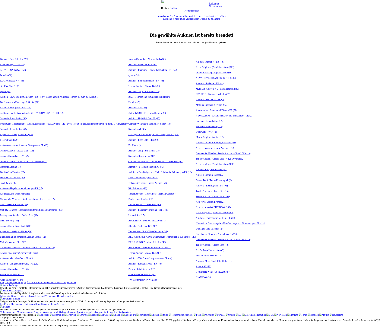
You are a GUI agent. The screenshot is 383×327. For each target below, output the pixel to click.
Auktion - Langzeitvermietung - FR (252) (19, 263)
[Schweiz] (82, 315)
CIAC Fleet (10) (203, 277)
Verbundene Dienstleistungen (59, 296)
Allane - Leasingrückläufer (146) (15, 107)
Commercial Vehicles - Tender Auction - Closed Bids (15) (27, 247)
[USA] (270, 315)
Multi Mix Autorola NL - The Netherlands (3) (217, 88)
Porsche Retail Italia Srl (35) (141, 269)
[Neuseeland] (336, 315)
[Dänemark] (43, 315)
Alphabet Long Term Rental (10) (15, 226)
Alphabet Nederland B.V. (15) (142, 226)
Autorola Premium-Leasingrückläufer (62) (216, 142)
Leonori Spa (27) (136, 215)
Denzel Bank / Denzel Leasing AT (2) (214, 180)
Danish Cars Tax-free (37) (140, 199)
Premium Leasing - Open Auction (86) (214, 72)
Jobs (2, 282)
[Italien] (164, 315)
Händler (195, 10)
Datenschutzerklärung (57, 282)
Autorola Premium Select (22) (210, 175)
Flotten (187, 10)
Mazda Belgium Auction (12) (210, 137)
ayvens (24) (133, 75)
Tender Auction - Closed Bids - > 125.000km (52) (23, 161)
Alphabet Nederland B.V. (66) (14, 269)
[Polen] (198, 315)
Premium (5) (134, 102)
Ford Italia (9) (134, 145)
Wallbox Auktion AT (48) (12, 280)
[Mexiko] (324, 315)
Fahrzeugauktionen (9, 296)
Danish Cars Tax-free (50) (12, 177)
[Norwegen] (280, 315)
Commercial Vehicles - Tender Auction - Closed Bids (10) (155, 161)
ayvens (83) (5, 91)
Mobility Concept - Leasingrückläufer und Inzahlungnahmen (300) (31, 210)
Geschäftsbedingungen (15, 282)
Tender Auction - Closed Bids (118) (17, 150)
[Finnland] (292, 315)
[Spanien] (154, 315)
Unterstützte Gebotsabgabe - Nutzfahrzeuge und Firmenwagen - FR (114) (230, 223)
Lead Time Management (11, 304)
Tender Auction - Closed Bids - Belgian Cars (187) (152, 193)
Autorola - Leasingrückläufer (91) (212, 185)
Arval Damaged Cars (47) (12, 64)
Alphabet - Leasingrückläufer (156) (16, 134)
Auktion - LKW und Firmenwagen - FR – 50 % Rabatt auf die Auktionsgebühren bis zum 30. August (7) (49, 97)
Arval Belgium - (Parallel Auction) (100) (215, 164)
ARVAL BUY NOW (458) (13, 70)
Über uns (31, 282)
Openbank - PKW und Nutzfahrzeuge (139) (216, 234)
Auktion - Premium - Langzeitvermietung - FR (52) (152, 70)
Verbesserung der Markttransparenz (16, 312)
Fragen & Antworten (206, 16)
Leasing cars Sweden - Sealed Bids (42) (19, 215)
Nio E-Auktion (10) (137, 188)
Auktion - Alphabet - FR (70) (210, 62)
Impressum (41, 282)
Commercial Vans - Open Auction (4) (213, 271)
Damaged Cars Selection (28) (14, 59)
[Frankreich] (142, 315)
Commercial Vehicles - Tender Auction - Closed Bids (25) (223, 239)
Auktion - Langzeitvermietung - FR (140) (148, 210)
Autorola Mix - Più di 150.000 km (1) (213, 261)
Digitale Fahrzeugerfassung (32, 296)
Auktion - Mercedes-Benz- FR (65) (16, 258)
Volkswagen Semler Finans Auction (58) (147, 183)
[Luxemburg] (129, 315)
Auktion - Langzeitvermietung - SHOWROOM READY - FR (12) (31, 113)
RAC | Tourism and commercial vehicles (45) (149, 97)
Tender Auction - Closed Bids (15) (144, 253)
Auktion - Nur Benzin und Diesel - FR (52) (216, 110)
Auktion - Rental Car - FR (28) (210, 99)
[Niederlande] (57, 315)
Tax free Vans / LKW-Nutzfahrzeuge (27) (148, 231)
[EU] (239, 315)
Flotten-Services (57, 304)
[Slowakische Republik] (254, 315)
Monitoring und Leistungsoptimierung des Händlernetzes (104, 312)
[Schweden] (104, 315)
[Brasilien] (313, 315)
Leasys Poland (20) (9, 140)
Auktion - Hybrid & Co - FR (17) (144, 118)
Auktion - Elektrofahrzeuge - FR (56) (146, 80)
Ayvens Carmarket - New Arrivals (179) (215, 148)
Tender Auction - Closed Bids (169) (213, 196)
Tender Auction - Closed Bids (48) (212, 245)
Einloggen (214, 3)
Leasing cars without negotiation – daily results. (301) (153, 134)
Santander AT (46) (137, 129)
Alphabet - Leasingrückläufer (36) (16, 231)
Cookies (72, 282)
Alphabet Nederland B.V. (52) (14, 156)
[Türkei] (303, 315)
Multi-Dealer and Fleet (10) (13, 242)
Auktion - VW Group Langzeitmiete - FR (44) (150, 258)
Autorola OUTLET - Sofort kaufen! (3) (147, 113)
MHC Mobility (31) (9, 220)
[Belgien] (93, 315)
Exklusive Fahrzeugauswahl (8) (143, 177)
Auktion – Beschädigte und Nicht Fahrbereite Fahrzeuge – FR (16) (160, 172)
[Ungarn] (230, 315)
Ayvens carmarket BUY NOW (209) (213, 207)
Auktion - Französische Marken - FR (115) (216, 218)
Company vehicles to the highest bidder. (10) (149, 123)
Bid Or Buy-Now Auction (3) (210, 250)
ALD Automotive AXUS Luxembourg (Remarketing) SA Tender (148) (162, 236)
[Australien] (208, 315)
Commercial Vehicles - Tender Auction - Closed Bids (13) (223, 153)
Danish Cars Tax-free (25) (12, 172)
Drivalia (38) (6, 75)
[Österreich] (70, 315)
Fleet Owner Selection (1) (12, 274)
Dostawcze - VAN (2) (206, 132)
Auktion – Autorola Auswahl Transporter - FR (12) (24, 145)
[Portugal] (220, 315)
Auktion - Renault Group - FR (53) (145, 263)
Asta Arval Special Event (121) (210, 202)
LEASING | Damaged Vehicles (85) (213, 94)
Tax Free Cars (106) (9, 86)
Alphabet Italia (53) (137, 107)
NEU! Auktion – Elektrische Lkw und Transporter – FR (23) (224, 115)
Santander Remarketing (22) (209, 121)
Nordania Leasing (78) (10, 167)
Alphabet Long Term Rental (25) (143, 150)
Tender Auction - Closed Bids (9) (144, 86)
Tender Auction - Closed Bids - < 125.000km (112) (220, 158)
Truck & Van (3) (8, 183)
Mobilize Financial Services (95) (211, 105)
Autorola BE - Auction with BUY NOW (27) (149, 247)
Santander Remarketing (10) (141, 156)
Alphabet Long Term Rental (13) (143, 91)
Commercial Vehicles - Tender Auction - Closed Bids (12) (27, 199)
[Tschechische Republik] (181, 315)
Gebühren (221, 16)
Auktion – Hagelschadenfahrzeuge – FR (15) (21, 188)
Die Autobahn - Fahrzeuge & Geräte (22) (19, 102)
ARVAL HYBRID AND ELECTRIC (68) (216, 78)
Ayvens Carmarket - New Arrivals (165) (147, 59)
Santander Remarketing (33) (209, 126)
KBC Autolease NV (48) (12, 80)
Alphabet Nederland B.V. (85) (142, 64)
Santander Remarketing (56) (13, 118)
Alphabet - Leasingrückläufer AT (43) (146, 167)
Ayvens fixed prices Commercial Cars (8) (19, 253)
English (173, 8)
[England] (116, 315)
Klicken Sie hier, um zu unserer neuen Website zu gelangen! (191, 18)
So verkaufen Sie (165, 16)
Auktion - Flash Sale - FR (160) (143, 140)
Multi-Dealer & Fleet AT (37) (14, 204)
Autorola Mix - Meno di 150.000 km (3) (147, 220)
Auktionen (179, 16)
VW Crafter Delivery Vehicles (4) (144, 280)
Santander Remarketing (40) (13, 129)
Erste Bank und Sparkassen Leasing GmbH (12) (23, 236)
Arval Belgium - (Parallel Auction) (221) (215, 67)
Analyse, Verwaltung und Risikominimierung (55, 312)
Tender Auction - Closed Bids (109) (145, 204)
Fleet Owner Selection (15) (208, 255)
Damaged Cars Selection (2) (209, 228)
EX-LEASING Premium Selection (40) (147, 242)
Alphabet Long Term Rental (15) (15, 193)
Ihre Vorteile (190, 16)
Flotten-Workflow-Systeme (36, 304)
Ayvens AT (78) (203, 266)
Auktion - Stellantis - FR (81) (210, 83)
